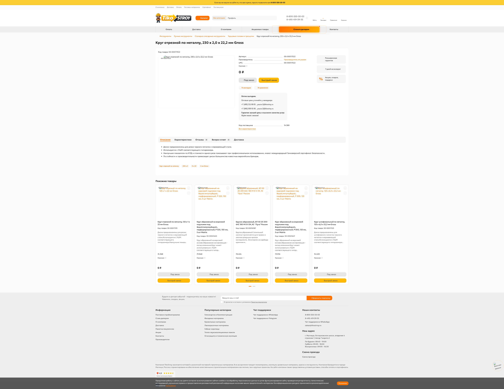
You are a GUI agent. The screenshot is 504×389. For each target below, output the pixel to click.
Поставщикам (219, 7)
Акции (158, 332)
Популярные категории (217, 310)
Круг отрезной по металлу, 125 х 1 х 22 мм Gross (174, 223)
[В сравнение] (189, 193)
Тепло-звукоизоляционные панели (219, 332)
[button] (156, 234)
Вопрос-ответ (220, 139)
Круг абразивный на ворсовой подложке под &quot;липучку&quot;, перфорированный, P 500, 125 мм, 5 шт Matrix (290, 227)
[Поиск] (274, 18)
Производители (162, 339)
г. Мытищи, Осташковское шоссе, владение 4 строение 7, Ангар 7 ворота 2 (325, 336)
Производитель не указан (295, 60)
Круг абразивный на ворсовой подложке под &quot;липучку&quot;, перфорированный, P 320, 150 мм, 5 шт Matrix (212, 227)
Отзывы (201, 139)
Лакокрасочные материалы (216, 325)
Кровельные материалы (215, 322)
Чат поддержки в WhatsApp (265, 315)
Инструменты (165, 36)
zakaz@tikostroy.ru (313, 325)
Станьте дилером (301, 29)
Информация (163, 310)
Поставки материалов (192, 7)
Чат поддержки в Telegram (265, 318)
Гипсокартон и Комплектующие (218, 315)
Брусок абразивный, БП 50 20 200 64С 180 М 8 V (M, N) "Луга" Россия (252, 223)
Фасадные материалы (214, 318)
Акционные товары (260, 29)
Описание (165, 139)
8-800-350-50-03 (295, 16)
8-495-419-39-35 (295, 19)
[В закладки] (189, 188)
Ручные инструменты (183, 36)
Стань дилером (162, 318)
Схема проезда (311, 352)
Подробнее (171, 386)
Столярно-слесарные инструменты (210, 36)
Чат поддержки (262, 310)
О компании (160, 7)
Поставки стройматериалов (168, 315)
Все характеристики (247, 129)
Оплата (179, 7)
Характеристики (182, 139)
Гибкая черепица (211, 329)
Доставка (170, 7)
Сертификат (206, 7)
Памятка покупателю (165, 329)
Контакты (334, 29)
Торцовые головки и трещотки (241, 36)
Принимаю (342, 383)
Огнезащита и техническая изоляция (220, 336)
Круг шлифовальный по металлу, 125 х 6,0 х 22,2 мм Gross (329, 223)
